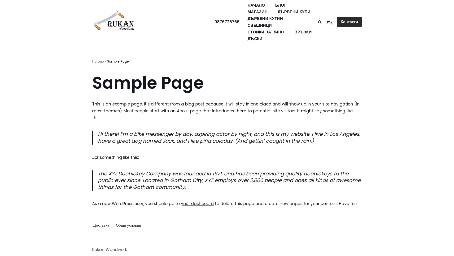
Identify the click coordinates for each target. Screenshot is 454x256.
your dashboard (197, 203)
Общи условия (128, 225)
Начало (256, 5)
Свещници (260, 25)
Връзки (303, 32)
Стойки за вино (266, 32)
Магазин (257, 12)
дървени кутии (265, 18)
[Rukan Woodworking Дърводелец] (114, 22)
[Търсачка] (320, 22)
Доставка (101, 225)
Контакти (349, 22)
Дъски (255, 39)
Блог (281, 5)
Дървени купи (294, 12)
